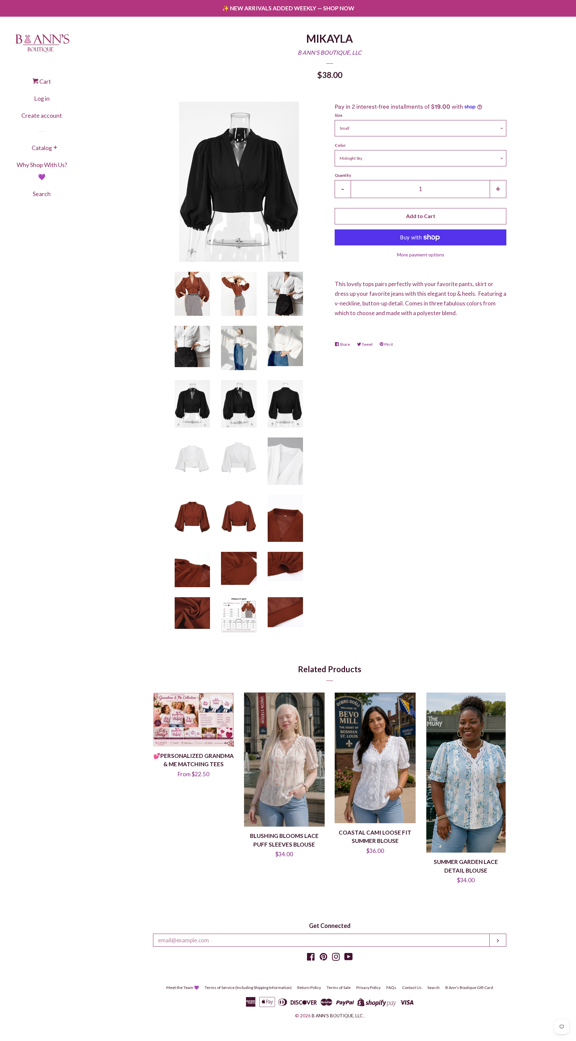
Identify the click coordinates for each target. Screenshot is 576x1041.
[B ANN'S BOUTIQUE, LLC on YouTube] (348, 957)
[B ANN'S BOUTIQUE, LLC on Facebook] (311, 957)
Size (338, 115)
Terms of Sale (339, 987)
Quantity (343, 175)
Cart (44, 81)
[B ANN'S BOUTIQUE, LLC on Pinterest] (323, 957)
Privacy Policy (368, 987)
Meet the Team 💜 (182, 987)
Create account (41, 115)
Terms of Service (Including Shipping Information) (248, 987)
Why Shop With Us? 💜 (42, 170)
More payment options (420, 254)
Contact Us (412, 987)
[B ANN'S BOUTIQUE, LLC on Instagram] (336, 957)
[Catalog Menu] (55, 148)
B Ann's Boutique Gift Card (469, 987)
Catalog (42, 147)
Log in (42, 98)
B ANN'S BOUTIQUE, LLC (330, 52)
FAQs (391, 987)
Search (42, 193)
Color (340, 145)
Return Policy (309, 987)
